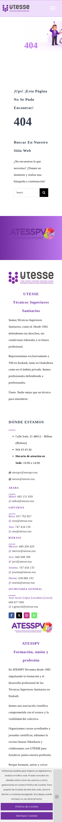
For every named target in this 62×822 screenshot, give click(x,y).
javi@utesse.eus (22, 561)
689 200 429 (26, 546)
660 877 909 (16, 602)
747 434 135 (26, 567)
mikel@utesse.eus (23, 501)
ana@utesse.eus (22, 531)
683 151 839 (25, 496)
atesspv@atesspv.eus (25, 472)
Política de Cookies (26, 806)
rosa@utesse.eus (22, 520)
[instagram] (27, 615)
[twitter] (19, 615)
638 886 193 (26, 578)
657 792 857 (24, 516)
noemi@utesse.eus (23, 582)
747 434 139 (22, 527)
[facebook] (11, 615)
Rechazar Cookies (26, 815)
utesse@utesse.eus (23, 479)
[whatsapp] (34, 615)
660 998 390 (22, 557)
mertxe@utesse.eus (24, 551)
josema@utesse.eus (24, 572)
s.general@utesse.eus (25, 606)
